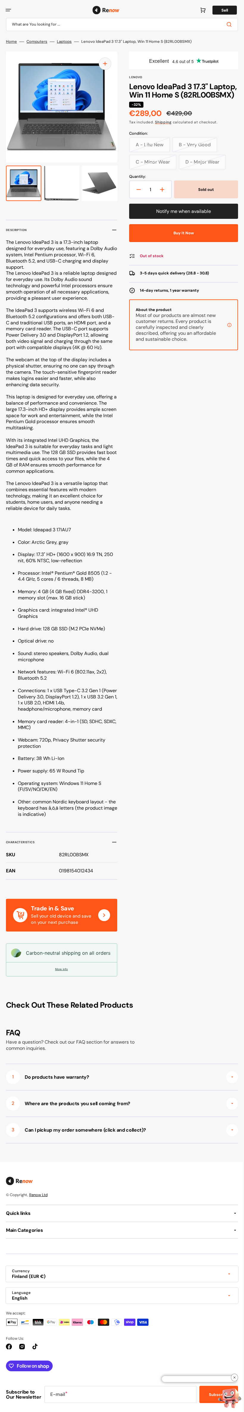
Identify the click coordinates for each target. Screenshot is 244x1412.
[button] (8, 10)
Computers (36, 41)
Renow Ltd (38, 1196)
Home (11, 41)
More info (60, 971)
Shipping (161, 130)
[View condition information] (225, 333)
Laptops (64, 41)
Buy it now (180, 241)
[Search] (226, 24)
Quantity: (135, 185)
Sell (220, 10)
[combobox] (120, 24)
